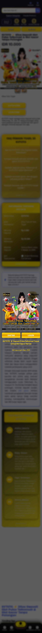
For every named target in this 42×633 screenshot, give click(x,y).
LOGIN (31, 335)
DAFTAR (11, 335)
